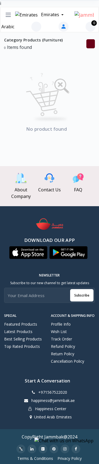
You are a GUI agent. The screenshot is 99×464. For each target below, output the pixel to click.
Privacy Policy (69, 458)
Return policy (62, 353)
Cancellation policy (67, 361)
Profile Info (61, 324)
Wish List (59, 331)
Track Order (61, 339)
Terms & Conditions (35, 458)
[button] (28, 252)
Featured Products (20, 324)
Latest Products (18, 331)
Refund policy (63, 346)
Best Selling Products (23, 339)
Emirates (50, 15)
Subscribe (81, 295)
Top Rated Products (22, 346)
